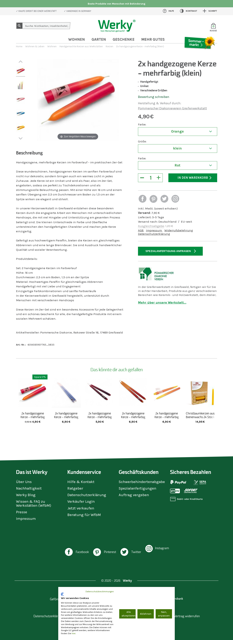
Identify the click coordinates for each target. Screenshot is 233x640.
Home (19, 46)
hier (74, 633)
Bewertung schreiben (153, 97)
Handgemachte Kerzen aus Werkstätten (81, 46)
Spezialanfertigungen (137, 488)
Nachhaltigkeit (29, 488)
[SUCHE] (19, 26)
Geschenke (124, 39)
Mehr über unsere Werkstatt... (162, 302)
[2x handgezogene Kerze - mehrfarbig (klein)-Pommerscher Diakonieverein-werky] (20, 71)
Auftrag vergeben (134, 495)
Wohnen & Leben (34, 46)
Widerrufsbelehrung (178, 230)
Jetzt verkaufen (80, 508)
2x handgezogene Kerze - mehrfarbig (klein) (33, 417)
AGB (141, 230)
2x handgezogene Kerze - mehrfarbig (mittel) (100, 417)
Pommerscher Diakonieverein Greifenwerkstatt (172, 108)
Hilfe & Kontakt (80, 482)
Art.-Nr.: (21, 344)
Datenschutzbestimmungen (100, 591)
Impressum (154, 230)
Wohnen (76, 39)
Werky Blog (25, 495)
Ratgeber (75, 488)
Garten (99, 39)
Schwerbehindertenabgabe (142, 482)
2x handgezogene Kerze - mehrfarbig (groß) (66, 417)
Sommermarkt (199, 53)
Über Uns (24, 482)
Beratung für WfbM (84, 515)
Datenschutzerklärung (154, 234)
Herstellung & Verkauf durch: (159, 103)
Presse (21, 512)
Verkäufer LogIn (81, 501)
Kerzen (109, 46)
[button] (142, 199)
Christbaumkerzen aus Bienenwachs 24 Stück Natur (200, 417)
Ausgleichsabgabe (151, 226)
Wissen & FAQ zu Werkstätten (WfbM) (33, 503)
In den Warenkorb (192, 177)
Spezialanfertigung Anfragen (168, 251)
